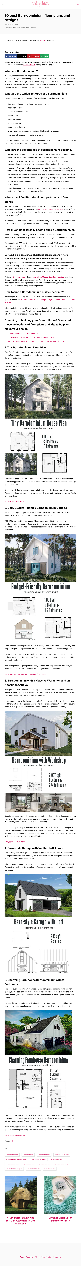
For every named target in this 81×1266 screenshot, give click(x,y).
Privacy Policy (40, 1257)
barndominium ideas (56, 1159)
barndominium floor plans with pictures (16, 1159)
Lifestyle (23, 27)
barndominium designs (44, 1154)
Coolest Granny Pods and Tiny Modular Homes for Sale (31, 337)
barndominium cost (28, 1154)
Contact (49, 1257)
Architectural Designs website (50, 209)
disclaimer (42, 40)
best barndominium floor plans (14, 1168)
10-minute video (18, 277)
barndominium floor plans (62, 1154)
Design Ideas (8, 27)
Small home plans (31, 27)
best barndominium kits (33, 1168)
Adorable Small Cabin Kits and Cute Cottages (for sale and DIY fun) (36, 341)
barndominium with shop (62, 1164)
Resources (57, 1257)
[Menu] (3, 4)
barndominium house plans (39, 1159)
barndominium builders (12, 1154)
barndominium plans (29, 1164)
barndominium (29, 65)
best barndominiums (49, 1168)
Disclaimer (29, 1257)
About (22, 1257)
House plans (16, 27)
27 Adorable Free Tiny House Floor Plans (24, 333)
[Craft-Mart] (40, 4)
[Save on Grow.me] (51, 56)
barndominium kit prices (12, 1164)
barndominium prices (45, 1164)
